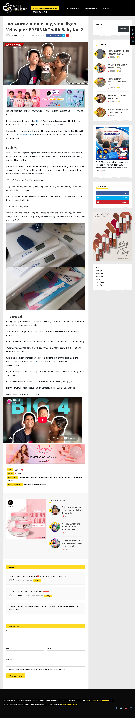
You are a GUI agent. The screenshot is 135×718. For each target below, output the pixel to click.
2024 (98, 276)
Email (49, 649)
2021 (98, 285)
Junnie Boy (25, 478)
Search (99, 24)
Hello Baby (38, 361)
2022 (98, 282)
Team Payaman (46, 478)
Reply (37, 580)
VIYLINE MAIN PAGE (40, 11)
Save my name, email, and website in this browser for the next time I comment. (37, 669)
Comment (10, 631)
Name (9, 649)
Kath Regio (15, 35)
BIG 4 (38, 121)
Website (9, 659)
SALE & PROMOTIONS (71, 8)
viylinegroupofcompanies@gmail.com (99, 701)
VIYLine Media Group (24, 135)
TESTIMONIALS (91, 8)
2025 (98, 273)
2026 (98, 271)
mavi (35, 478)
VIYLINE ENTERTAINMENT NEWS (45, 8)
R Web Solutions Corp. (69, 704)
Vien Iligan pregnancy (63, 478)
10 (120, 71)
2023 (98, 279)
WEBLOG (105, 8)
